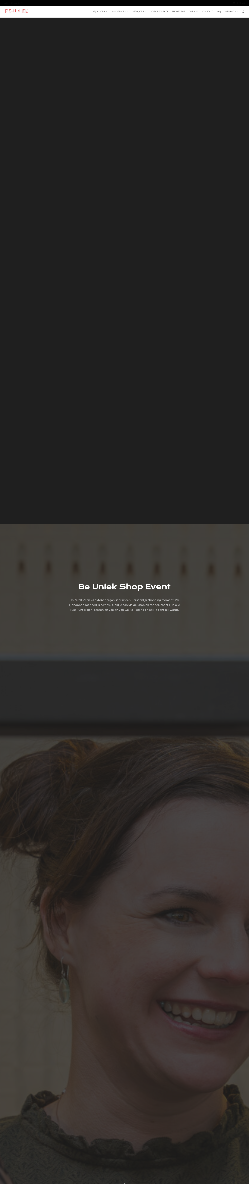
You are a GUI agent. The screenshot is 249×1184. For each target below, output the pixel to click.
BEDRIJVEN (138, 12)
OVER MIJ (194, 12)
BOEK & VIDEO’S (159, 12)
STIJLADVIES (99, 12)
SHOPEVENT (178, 12)
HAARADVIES (119, 12)
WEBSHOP (230, 12)
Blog (218, 12)
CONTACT (207, 12)
